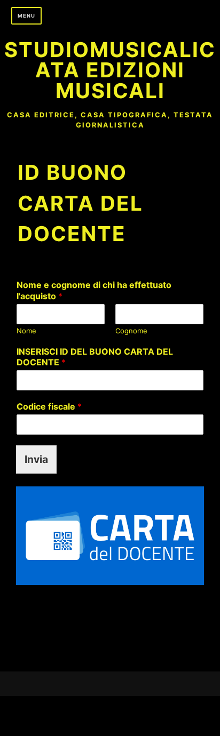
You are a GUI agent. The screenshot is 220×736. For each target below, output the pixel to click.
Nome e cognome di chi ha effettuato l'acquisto (94, 290)
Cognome (131, 330)
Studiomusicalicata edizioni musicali (110, 70)
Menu (26, 16)
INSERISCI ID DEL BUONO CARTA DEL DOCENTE (95, 357)
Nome (26, 330)
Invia (36, 459)
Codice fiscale (49, 406)
